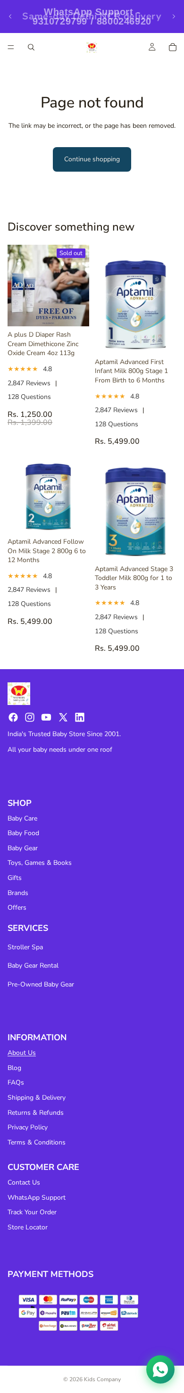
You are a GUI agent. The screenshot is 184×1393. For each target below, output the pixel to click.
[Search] (31, 47)
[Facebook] (13, 717)
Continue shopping (92, 159)
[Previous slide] (10, 16)
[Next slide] (173, 16)
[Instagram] (29, 717)
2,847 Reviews (29, 383)
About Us (22, 1052)
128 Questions (29, 396)
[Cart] (172, 47)
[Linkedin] (79, 717)
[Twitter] (63, 717)
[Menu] (11, 47)
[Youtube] (46, 717)
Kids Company (102, 1379)
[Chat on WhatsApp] (160, 1369)
